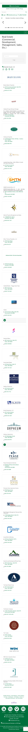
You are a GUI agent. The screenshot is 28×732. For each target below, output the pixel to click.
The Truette (5, 632)
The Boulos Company (8, 609)
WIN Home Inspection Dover (9, 656)
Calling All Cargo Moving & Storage (10, 109)
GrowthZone (16, 727)
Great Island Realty (7, 362)
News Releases (14, 695)
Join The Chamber (19, 698)
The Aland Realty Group (8, 585)
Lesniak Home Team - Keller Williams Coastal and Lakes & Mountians (13, 163)
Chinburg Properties (7, 136)
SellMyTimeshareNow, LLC (9, 187)
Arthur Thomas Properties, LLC (10, 239)
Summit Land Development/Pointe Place (12, 561)
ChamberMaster (12, 729)
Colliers (5, 309)
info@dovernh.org (14, 720)
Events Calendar (21, 695)
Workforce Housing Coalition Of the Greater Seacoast (12, 681)
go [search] (14, 60)
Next (24, 22)
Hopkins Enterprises (7, 386)
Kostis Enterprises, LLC (8, 410)
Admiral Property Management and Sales (12, 215)
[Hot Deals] (4, 445)
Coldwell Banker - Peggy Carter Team (11, 285)
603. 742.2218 (14, 718)
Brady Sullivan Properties (8, 85)
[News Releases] (4, 321)
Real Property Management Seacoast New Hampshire (12, 513)
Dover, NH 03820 (15, 717)
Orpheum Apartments (8, 434)
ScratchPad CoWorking (8, 537)
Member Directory (6, 695)
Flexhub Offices (6, 338)
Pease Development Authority (9, 462)
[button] (3, 67)
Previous (3, 22)
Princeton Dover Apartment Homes (10, 488)
